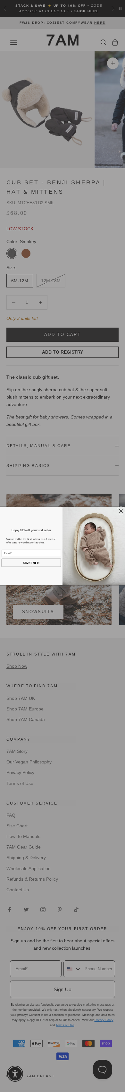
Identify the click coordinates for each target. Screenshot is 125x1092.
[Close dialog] (121, 511)
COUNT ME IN (31, 562)
